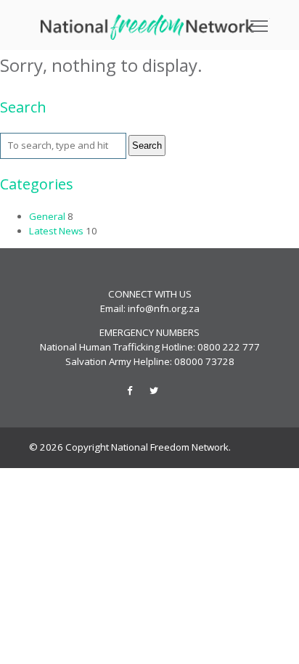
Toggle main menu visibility (259, 25)
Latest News (56, 230)
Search (147, 145)
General (47, 216)
